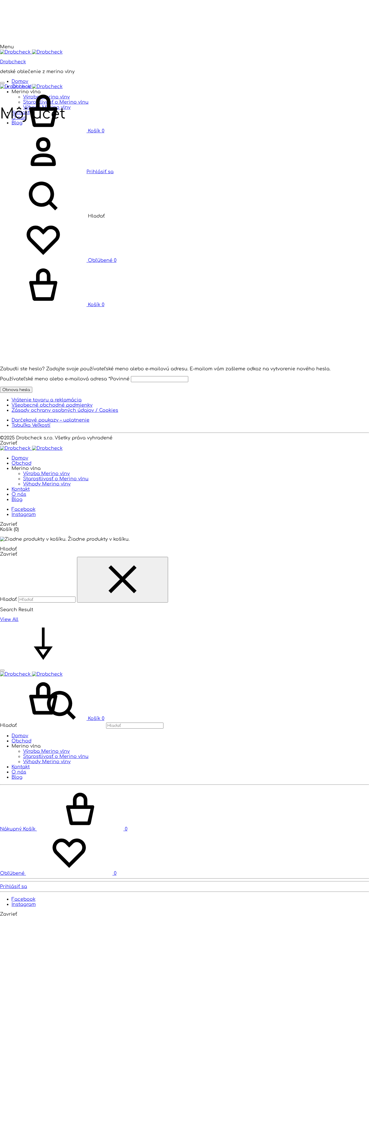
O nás (19, 494)
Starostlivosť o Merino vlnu (56, 478)
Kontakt (21, 489)
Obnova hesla (16, 390)
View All (9, 619)
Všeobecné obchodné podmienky (52, 405)
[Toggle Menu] (2, 83)
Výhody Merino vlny (47, 484)
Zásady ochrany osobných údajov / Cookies (65, 410)
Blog (17, 499)
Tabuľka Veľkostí (31, 425)
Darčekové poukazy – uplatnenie (50, 420)
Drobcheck (13, 61)
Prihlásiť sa (13, 886)
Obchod (21, 463)
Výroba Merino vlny (46, 473)
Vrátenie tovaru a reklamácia (47, 400)
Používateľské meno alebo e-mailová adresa (64, 379)
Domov (20, 81)
